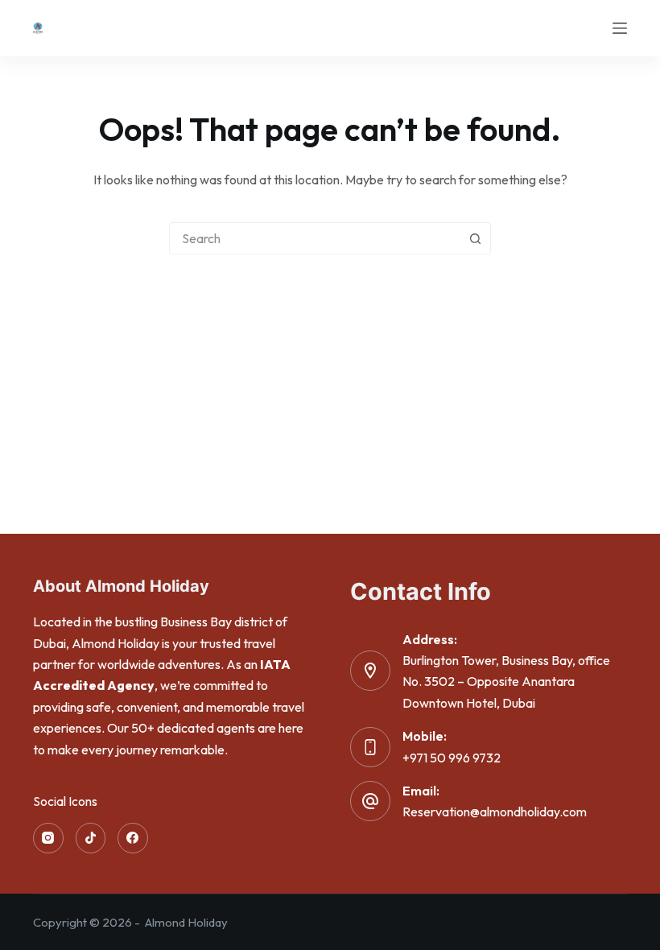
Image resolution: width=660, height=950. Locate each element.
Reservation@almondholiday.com (494, 811)
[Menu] (620, 28)
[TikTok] (91, 838)
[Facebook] (133, 838)
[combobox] (315, 238)
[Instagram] (48, 838)
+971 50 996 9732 (451, 758)
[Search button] (475, 238)
